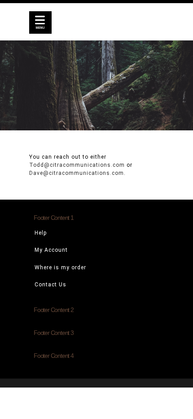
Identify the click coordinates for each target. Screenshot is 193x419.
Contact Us (50, 284)
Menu (40, 28)
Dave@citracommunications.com (76, 173)
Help (41, 233)
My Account (51, 250)
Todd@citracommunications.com (77, 165)
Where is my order (60, 267)
